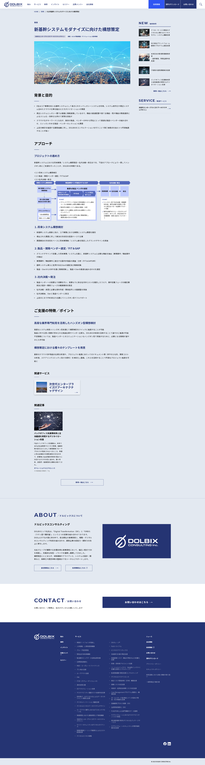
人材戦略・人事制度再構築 (86, 646)
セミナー (66, 4)
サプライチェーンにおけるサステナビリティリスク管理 (125, 716)
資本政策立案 (81, 685)
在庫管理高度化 (82, 662)
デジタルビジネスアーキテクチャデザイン (91, 706)
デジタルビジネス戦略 (84, 736)
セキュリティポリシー (153, 669)
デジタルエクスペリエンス (120, 677)
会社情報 (89, 4)
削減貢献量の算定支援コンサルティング (124, 673)
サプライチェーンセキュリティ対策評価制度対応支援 (125, 727)
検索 (134, 5)
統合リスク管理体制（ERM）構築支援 (124, 681)
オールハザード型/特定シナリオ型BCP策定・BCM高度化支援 (125, 699)
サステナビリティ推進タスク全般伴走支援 (91, 692)
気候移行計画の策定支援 (119, 654)
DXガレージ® (115, 642)
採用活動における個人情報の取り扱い (158, 675)
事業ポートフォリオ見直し (86, 642)
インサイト (55, 4)
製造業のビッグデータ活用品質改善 (89, 658)
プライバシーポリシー (153, 664)
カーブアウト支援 (83, 673)
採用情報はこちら (78, 568)
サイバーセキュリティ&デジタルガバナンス (91, 725)
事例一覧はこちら (82, 482)
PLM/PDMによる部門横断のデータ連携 (124, 711)
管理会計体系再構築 (83, 654)
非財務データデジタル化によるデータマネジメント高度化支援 (91, 697)
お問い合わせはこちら (136, 602)
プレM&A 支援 (81, 669)
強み (29, 4)
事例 (46, 4)
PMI (78, 677)
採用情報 (156, 4)
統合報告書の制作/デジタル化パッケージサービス (125, 721)
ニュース (149, 636)
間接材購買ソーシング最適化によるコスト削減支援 (91, 731)
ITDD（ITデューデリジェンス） (87, 681)
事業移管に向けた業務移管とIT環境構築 (90, 715)
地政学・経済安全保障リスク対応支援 (124, 688)
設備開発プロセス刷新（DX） (121, 703)
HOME (36, 11)
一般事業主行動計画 (153, 682)
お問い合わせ (188, 4)
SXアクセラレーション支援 (86, 689)
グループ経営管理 (83, 650)
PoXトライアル (116, 646)
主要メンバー (78, 4)
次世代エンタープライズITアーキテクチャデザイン (91, 720)
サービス (37, 4)
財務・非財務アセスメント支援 (121, 663)
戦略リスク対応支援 (118, 684)
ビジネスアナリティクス (119, 650)
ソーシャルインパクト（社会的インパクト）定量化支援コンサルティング (125, 668)
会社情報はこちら (47, 568)
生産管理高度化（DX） (119, 707)
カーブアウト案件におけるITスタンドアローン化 (91, 711)
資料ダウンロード (172, 4)
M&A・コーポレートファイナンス (88, 666)
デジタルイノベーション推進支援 (88, 702)
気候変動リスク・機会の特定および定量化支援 (125, 659)
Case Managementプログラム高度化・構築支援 (125, 693)
